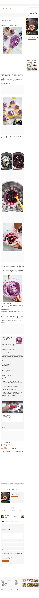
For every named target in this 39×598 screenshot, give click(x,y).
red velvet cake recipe (13, 72)
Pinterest (16, 583)
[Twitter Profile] (36, 5)
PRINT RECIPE (6, 356)
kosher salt (6, 375)
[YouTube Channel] (37, 5)
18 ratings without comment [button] (15, 521)
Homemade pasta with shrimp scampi (6, 449)
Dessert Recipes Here (4, 445)
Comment (3, 531)
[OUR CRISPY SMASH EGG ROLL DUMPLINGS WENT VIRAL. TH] (24, 585)
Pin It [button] (20, 356)
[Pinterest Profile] (35, 5)
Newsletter (16, 580)
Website (3, 549)
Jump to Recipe (4, 20)
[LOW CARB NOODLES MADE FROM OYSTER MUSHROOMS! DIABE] (33, 580)
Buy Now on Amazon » (32, 39)
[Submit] (37, 8)
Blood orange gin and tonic (5, 447)
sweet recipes (8, 444)
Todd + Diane (9, 20)
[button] (2, 353)
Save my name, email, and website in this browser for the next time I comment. (12, 556)
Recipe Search (35, 12)
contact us (3, 584)
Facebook (16, 582)
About (2, 580)
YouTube (16, 584)
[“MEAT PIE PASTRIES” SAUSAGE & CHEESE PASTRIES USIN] (24, 580)
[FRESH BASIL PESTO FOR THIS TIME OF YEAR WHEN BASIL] (37, 585)
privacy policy (8, 558)
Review (13, 356)
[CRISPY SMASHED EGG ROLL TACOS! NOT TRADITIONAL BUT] (29, 580)
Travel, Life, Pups (26, 10)
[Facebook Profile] (34, 5)
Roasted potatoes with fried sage (6, 448)
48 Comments (9, 489)
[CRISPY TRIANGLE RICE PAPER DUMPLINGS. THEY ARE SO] (33, 585)
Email (3, 545)
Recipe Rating (4, 529)
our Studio (3, 582)
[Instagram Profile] (33, 5)
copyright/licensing (4, 583)
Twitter (16, 581)
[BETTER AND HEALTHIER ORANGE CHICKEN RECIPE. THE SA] (37, 580)
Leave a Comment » (14, 489)
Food (21, 10)
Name (3, 541)
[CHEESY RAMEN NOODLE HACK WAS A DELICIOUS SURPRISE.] (29, 585)
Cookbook (2, 581)
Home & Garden (35, 10)
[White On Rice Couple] (7, 9)
